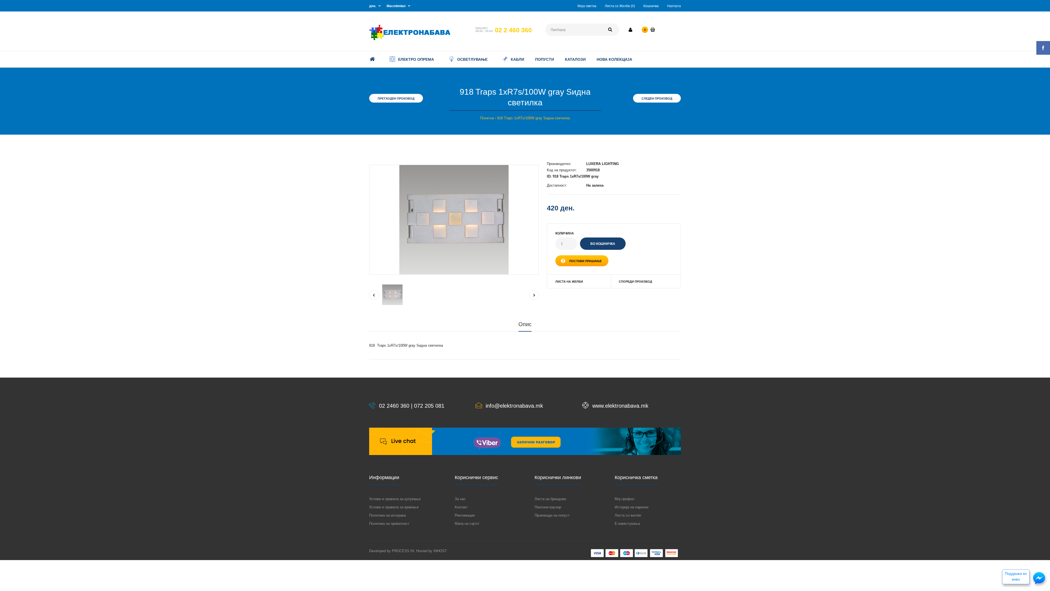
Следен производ (656, 98)
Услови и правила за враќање (394, 507)
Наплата (674, 6)
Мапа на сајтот (467, 524)
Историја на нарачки (631, 507)
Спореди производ (635, 281)
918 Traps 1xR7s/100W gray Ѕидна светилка (533, 118)
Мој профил (624, 499)
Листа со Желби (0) (620, 6)
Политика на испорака (387, 515)
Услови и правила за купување (395, 499)
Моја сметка (587, 6)
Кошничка (651, 6)
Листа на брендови (550, 499)
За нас (460, 499)
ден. (372, 6)
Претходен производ (396, 98)
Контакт (461, 507)
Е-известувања (627, 524)
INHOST (440, 551)
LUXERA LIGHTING (602, 164)
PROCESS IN (403, 551)
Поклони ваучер (548, 507)
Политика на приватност (389, 524)
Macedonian (396, 6)
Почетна (487, 118)
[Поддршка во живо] (1039, 584)
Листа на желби (569, 281)
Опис (525, 324)
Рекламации (465, 515)
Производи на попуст (552, 515)
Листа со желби (628, 515)
